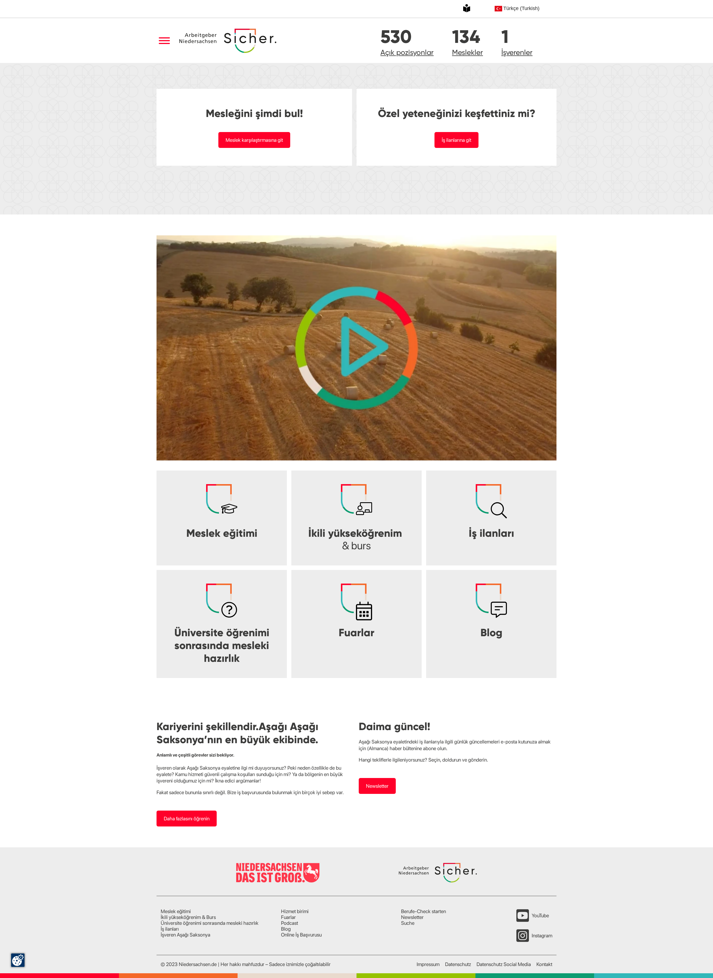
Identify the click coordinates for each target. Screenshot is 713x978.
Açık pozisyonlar (407, 52)
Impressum (428, 964)
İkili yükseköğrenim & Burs (188, 917)
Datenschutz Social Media (504, 964)
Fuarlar (288, 917)
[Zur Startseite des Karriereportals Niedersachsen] (228, 41)
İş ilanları (170, 929)
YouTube (540, 915)
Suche (407, 923)
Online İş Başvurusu (301, 935)
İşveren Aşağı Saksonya (185, 935)
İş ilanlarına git (456, 140)
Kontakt (544, 964)
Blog (286, 929)
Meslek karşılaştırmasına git (254, 140)
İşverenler (517, 52)
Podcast (289, 923)
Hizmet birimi (295, 911)
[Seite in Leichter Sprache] (466, 8)
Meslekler (467, 52)
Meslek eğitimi (176, 911)
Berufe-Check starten (423, 911)
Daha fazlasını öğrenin (186, 818)
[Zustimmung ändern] (18, 960)
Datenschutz (458, 964)
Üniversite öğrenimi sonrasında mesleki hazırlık (209, 923)
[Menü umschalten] (164, 40)
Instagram (542, 935)
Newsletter (377, 786)
